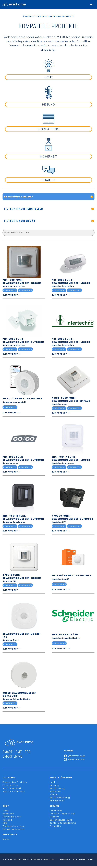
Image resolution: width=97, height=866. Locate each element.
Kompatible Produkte (15, 782)
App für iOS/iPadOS (14, 791)
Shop (5, 810)
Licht (52, 782)
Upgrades (8, 813)
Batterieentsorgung (61, 819)
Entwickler (55, 826)
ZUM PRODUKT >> (12, 295)
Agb (75, 859)
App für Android (12, 788)
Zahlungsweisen (12, 816)
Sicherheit (55, 791)
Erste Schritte (10, 785)
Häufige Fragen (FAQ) (62, 813)
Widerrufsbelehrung (14, 826)
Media (6, 839)
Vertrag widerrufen (14, 829)
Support (54, 816)
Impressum (64, 859)
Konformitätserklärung (63, 822)
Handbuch (56, 810)
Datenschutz (86, 859)
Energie (54, 794)
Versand (7, 819)
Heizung (54, 785)
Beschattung (57, 788)
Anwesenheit (57, 800)
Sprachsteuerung (60, 797)
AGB (5, 822)
